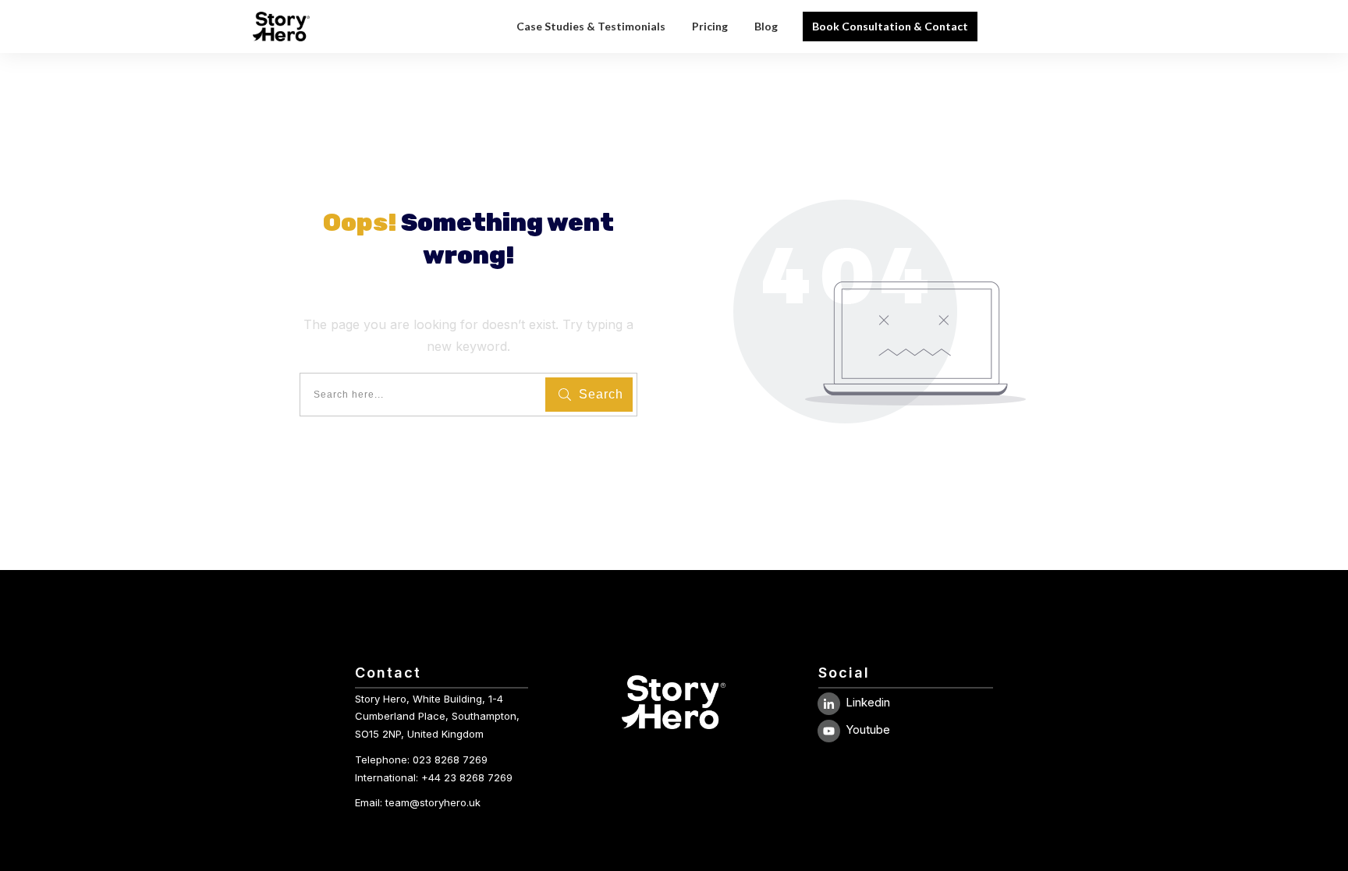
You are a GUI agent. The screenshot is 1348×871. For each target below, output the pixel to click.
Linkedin (868, 702)
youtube (868, 729)
